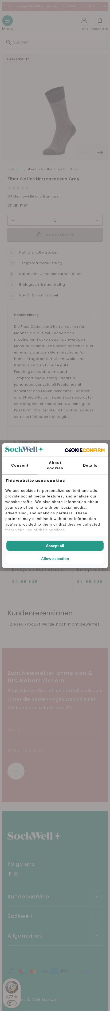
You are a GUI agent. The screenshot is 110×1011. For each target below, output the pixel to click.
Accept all (55, 546)
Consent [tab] (20, 465)
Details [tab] (90, 465)
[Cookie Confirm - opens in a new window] (85, 449)
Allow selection (55, 558)
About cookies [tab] (55, 465)
